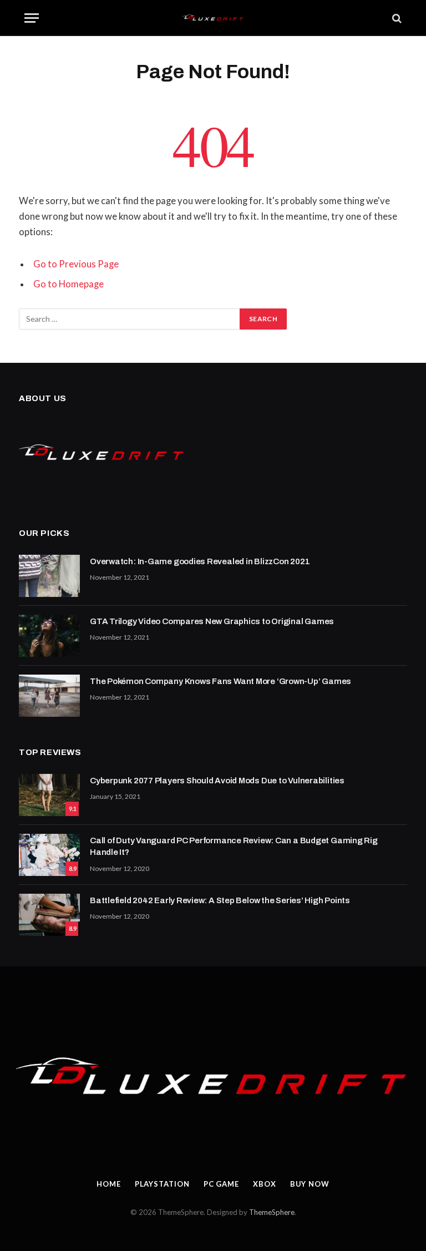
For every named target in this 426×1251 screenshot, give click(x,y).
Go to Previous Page (76, 264)
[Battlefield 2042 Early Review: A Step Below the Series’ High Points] (49, 915)
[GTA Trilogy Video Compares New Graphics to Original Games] (49, 636)
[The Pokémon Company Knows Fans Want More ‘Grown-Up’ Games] (49, 696)
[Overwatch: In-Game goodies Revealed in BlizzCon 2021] (49, 576)
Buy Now (309, 1183)
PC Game (221, 1183)
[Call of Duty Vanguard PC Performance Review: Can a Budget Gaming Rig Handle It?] (49, 855)
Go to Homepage (68, 284)
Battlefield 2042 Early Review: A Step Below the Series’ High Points (220, 900)
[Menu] (31, 18)
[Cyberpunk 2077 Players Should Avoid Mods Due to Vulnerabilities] (49, 795)
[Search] (396, 18)
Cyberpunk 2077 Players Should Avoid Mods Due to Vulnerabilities (217, 780)
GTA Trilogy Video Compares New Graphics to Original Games (212, 621)
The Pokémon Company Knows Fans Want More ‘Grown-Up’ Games (220, 681)
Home (109, 1183)
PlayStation (162, 1183)
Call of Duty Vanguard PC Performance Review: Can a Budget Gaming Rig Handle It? (234, 846)
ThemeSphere (272, 1212)
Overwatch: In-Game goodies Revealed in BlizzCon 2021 (200, 561)
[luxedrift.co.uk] (213, 18)
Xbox (264, 1183)
